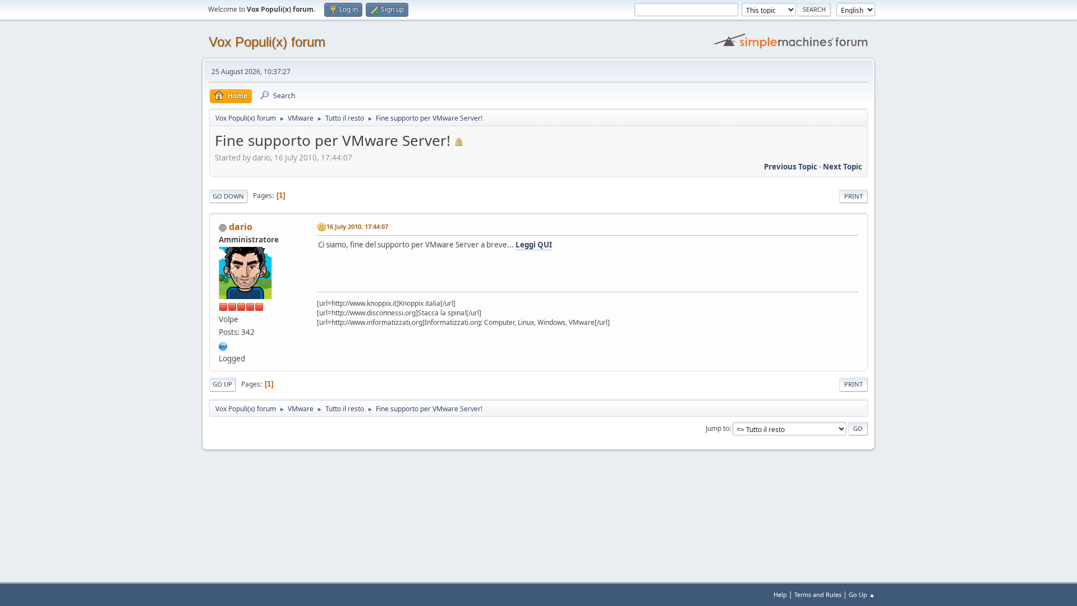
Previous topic (790, 167)
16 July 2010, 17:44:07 (357, 226)
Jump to (717, 428)
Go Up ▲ (862, 594)
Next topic (842, 167)
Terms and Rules (817, 594)
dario (240, 227)
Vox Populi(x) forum (267, 41)
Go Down (228, 196)
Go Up (222, 384)
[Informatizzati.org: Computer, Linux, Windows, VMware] (223, 345)
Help (780, 594)
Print (853, 196)
